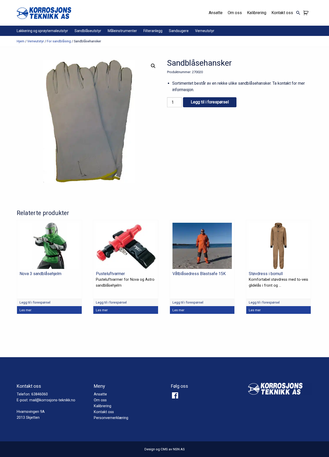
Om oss (235, 12)
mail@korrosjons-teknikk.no (52, 400)
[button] (153, 66)
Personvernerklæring (111, 418)
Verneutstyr (204, 31)
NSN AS (179, 449)
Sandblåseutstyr (88, 31)
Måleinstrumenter (122, 31)
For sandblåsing (59, 41)
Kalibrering (256, 12)
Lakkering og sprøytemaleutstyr (42, 31)
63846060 (39, 394)
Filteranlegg (152, 31)
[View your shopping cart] (306, 13)
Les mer (25, 310)
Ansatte (216, 12)
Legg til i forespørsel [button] (111, 302)
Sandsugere (179, 31)
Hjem (20, 41)
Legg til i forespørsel (210, 102)
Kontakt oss (282, 12)
